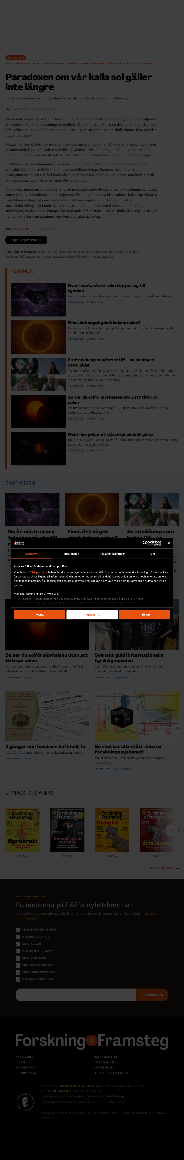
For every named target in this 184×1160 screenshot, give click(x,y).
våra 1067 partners (35, 572)
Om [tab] (152, 553)
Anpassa (89, 614)
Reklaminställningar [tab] (112, 553)
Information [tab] (71, 553)
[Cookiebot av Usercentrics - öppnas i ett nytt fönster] (145, 543)
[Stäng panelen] (169, 543)
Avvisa (39, 614)
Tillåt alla (144, 614)
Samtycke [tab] (31, 553)
